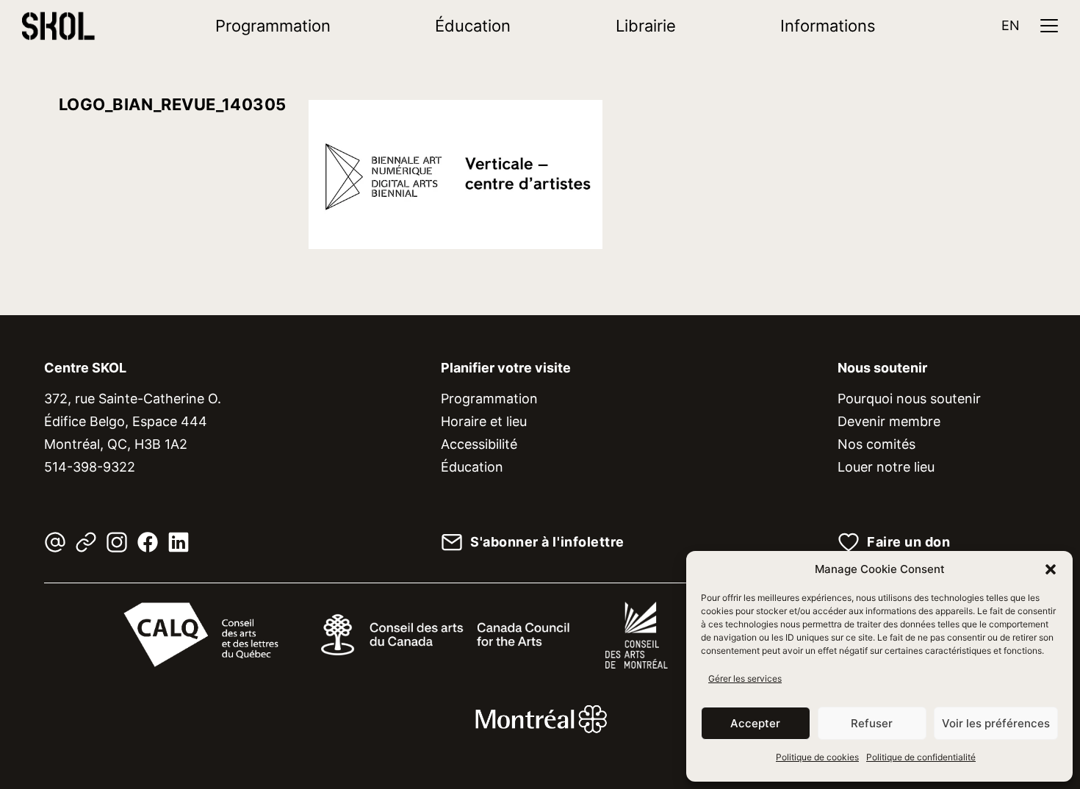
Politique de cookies (817, 757)
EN (1010, 25)
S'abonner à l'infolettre (547, 542)
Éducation (473, 25)
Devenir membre (889, 421)
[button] (1050, 569)
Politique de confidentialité (921, 757)
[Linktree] (86, 542)
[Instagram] (117, 542)
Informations (828, 25)
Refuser (872, 723)
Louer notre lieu (886, 467)
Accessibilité (479, 444)
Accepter (755, 723)
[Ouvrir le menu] (1049, 25)
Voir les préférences (996, 723)
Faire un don (908, 542)
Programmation (273, 25)
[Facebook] (148, 542)
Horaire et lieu (484, 421)
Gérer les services (745, 678)
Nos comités (876, 444)
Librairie (646, 25)
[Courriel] (55, 542)
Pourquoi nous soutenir (909, 398)
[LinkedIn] (179, 542)
